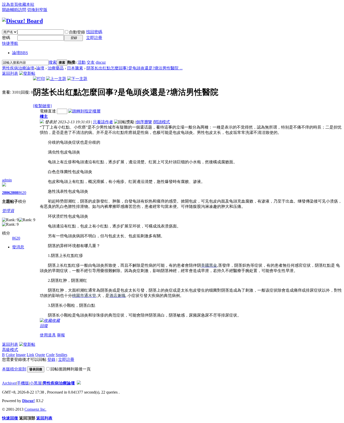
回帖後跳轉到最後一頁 (70, 369)
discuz (101, 62)
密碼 (6, 37)
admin (7, 180)
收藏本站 (26, 4)
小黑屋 (36, 383)
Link (30, 355)
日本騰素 (75, 68)
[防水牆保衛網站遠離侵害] (79, 383)
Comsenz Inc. (35, 409)
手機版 (23, 383)
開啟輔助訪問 (14, 10)
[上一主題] (56, 78)
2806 (6, 192)
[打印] (39, 78)
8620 (22, 192)
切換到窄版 (37, 10)
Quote (40, 355)
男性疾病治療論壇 (18, 68)
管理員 (8, 211)
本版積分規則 (14, 369)
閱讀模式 (162, 122)
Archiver (9, 383)
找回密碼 (94, 32)
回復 (44, 326)
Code (50, 355)
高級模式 (10, 350)
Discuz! (28, 401)
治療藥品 (56, 68)
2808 (14, 192)
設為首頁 (10, 4)
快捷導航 (10, 43)
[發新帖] (27, 73)
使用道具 (48, 335)
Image (21, 355)
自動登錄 (77, 32)
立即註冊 (94, 37)
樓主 (44, 116)
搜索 (53, 62)
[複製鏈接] (42, 106)
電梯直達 (48, 111)
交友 (91, 62)
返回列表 (10, 73)
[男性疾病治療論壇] (22, 21)
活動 (82, 62)
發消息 (18, 247)
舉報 (61, 335)
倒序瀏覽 (144, 122)
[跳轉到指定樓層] (84, 111)
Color (10, 355)
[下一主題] (77, 78)
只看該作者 (103, 122)
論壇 (20, 53)
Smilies (61, 355)
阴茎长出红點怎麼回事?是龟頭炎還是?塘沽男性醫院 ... (134, 68)
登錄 (51, 359)
